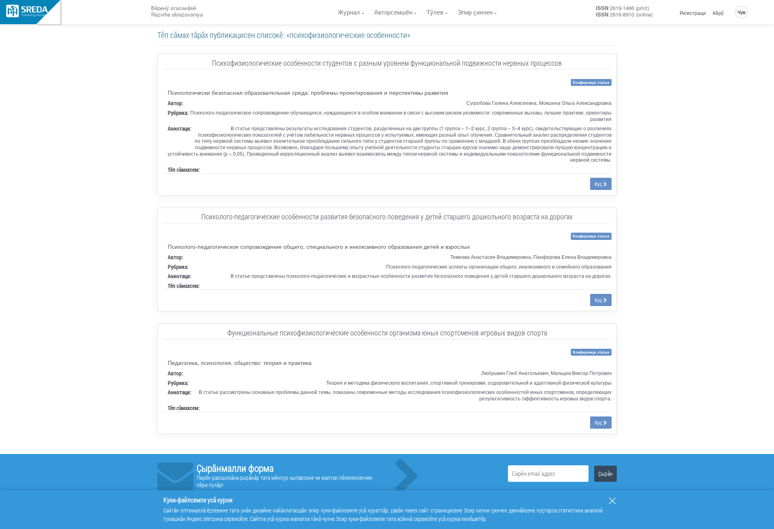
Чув (741, 11)
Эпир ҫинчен (475, 12)
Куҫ (599, 183)
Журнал (349, 12)
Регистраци (693, 13)
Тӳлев (435, 12)
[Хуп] (612, 500)
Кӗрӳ (718, 13)
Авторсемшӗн (393, 12)
